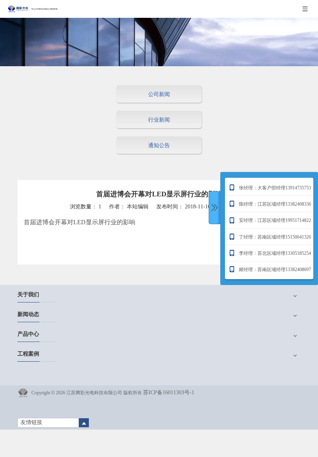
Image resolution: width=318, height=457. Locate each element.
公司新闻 (159, 94)
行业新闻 (159, 120)
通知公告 (159, 145)
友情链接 (31, 422)
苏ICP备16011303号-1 (168, 392)
